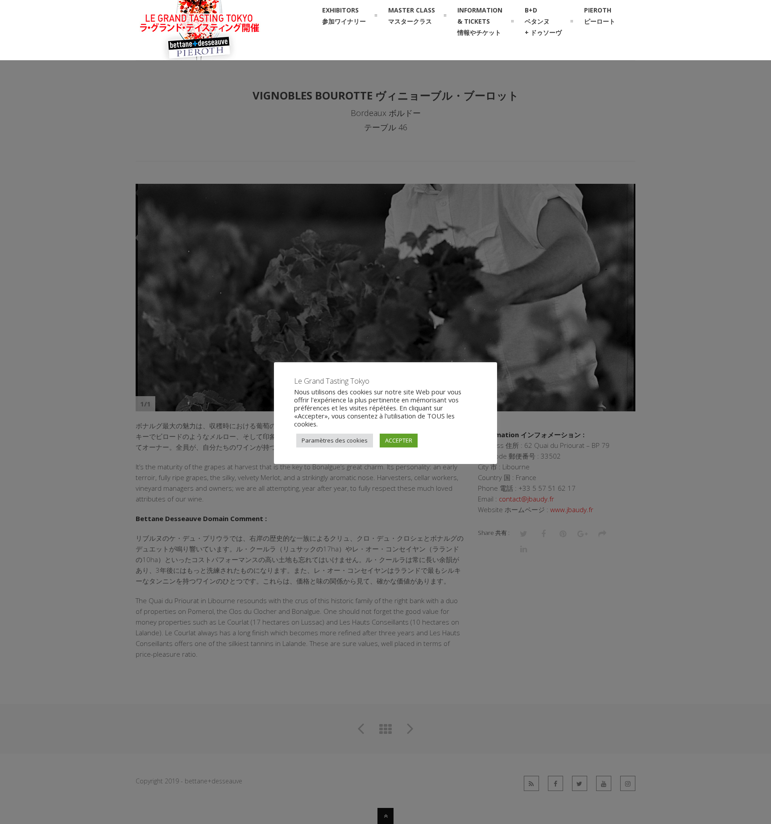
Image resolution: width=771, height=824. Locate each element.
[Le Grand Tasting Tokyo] (219, 54)
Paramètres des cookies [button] (335, 440)
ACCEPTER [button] (398, 440)
